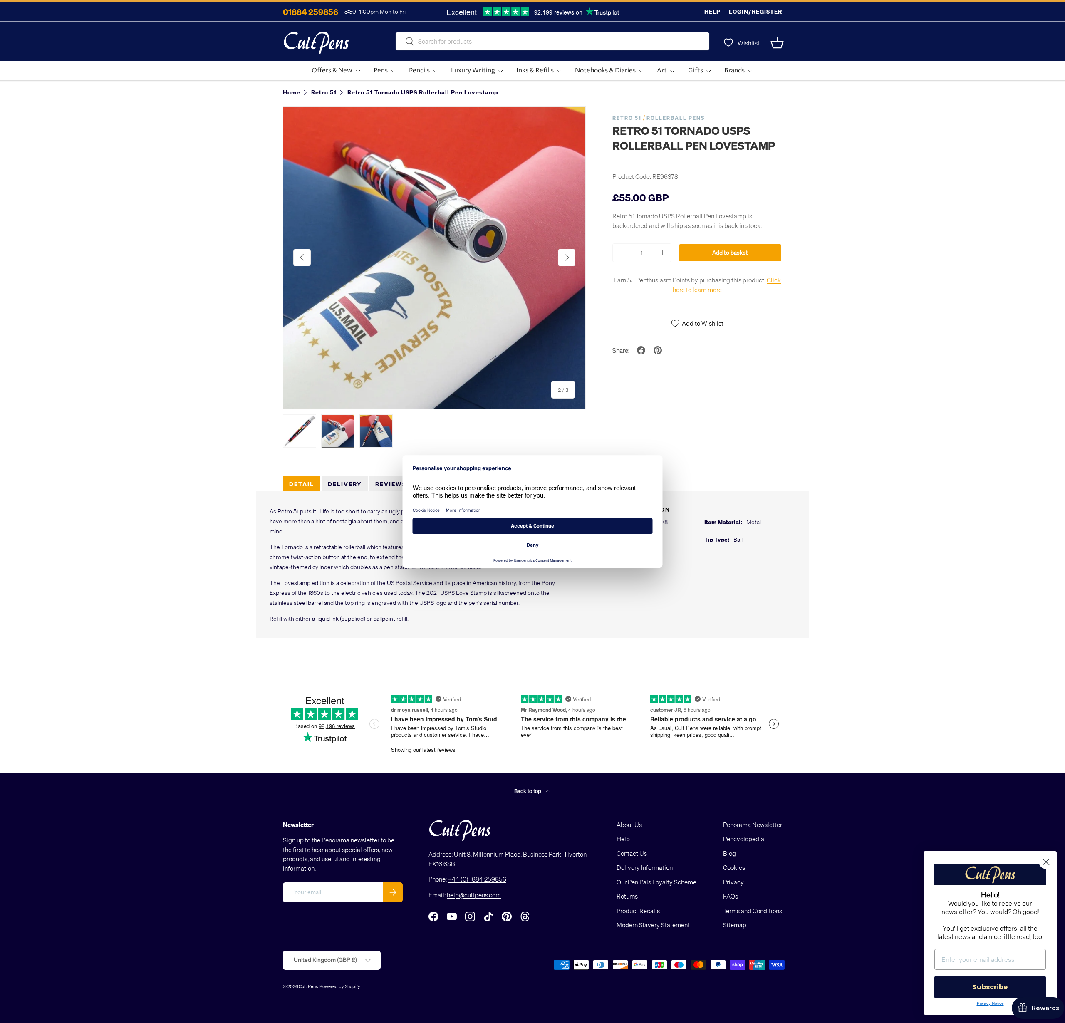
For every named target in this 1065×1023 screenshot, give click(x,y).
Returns (627, 896)
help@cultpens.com (474, 895)
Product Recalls (638, 911)
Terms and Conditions (752, 911)
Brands (734, 70)
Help (712, 11)
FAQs (730, 896)
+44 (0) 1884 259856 (477, 879)
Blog (729, 853)
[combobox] (552, 41)
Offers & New (332, 70)
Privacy (733, 882)
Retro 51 (626, 118)
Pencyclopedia (743, 839)
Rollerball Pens (675, 118)
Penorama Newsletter (752, 824)
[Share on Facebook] (641, 350)
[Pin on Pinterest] (657, 350)
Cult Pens (308, 986)
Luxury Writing (473, 70)
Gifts (695, 70)
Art (662, 70)
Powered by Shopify (340, 986)
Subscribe (990, 987)
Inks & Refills (535, 70)
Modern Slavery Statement (653, 925)
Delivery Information (645, 867)
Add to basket (730, 252)
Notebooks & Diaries (605, 70)
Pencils (419, 70)
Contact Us (632, 853)
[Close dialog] (1046, 862)
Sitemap (734, 925)
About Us (629, 824)
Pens (381, 70)
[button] (777, 43)
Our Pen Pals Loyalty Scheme (656, 882)
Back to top (528, 790)
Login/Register (755, 11)
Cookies (734, 867)
